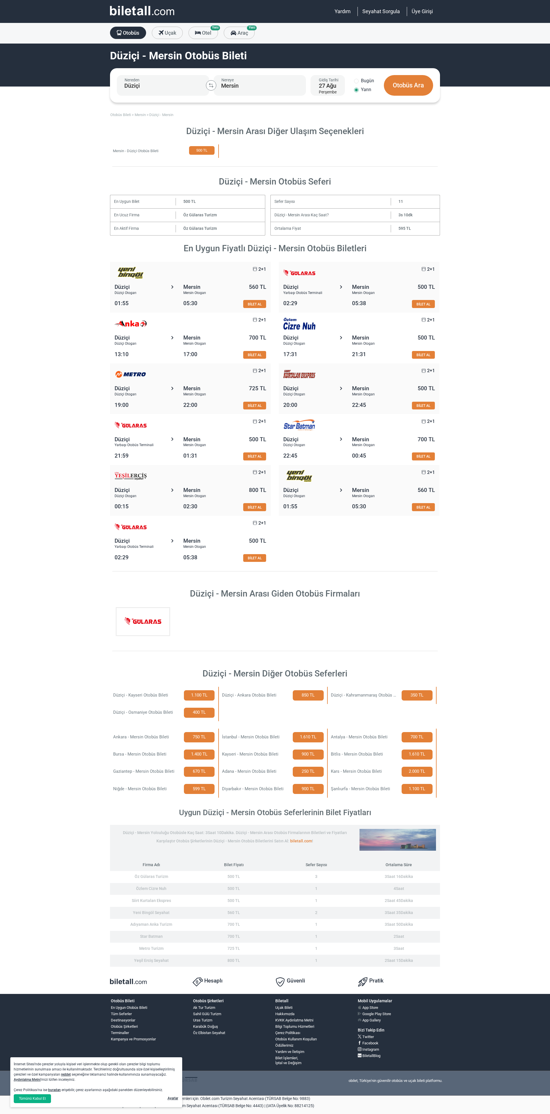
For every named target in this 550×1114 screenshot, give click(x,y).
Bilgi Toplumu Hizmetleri (294, 1026)
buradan (54, 1090)
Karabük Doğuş (205, 1026)
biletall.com (301, 841)
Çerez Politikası (287, 1033)
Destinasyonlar (123, 1020)
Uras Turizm (202, 1020)
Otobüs (130, 33)
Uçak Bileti (283, 1007)
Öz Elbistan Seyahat (209, 1033)
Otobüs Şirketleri (124, 1026)
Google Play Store (376, 1014)
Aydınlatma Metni (27, 1080)
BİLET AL (255, 304)
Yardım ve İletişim (289, 1052)
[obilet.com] (142, 16)
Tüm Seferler (121, 1014)
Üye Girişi (422, 11)
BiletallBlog (371, 1056)
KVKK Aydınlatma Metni (294, 1020)
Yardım (343, 11)
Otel (209, 31)
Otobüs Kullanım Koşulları (296, 1039)
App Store (370, 1007)
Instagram (370, 1049)
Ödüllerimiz (284, 1045)
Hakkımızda (284, 1014)
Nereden (132, 80)
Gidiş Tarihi (328, 80)
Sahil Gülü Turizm (207, 1014)
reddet (66, 1074)
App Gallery (371, 1020)
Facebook (370, 1043)
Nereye (227, 80)
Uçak (170, 33)
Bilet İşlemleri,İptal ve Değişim (288, 1060)
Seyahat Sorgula (381, 11)
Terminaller (120, 1033)
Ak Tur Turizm (204, 1007)
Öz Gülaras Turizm (200, 215)
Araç (245, 31)
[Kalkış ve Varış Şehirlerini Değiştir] (211, 85)
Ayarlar (173, 1098)
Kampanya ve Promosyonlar (133, 1039)
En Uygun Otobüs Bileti (129, 1007)
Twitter (368, 1037)
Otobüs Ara (408, 85)
